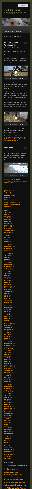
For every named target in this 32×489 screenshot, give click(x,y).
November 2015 (8, 345)
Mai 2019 (6, 277)
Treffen (24, 485)
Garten (15, 469)
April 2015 (7, 358)
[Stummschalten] (23, 78)
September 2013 (8, 392)
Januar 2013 (7, 406)
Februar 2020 (7, 261)
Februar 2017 (7, 318)
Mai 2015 (6, 356)
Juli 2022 (6, 212)
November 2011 (8, 429)
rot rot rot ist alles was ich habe (12, 202)
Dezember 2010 (8, 449)
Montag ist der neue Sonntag (12, 204)
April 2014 (7, 379)
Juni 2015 (6, 354)
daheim (20, 465)
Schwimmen (14, 482)
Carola (17, 137)
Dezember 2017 (8, 302)
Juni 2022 (6, 214)
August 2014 (7, 372)
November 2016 (8, 324)
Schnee (7, 482)
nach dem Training (9, 194)
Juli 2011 (6, 437)
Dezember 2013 (8, 386)
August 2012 (7, 415)
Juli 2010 (6, 458)
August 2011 (7, 435)
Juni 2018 (6, 293)
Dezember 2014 (8, 365)
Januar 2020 (7, 262)
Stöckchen (11, 485)
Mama (19, 477)
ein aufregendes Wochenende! (11, 43)
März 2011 (7, 444)
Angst (5, 465)
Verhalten (25, 139)
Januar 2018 (7, 300)
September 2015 (8, 349)
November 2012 (8, 410)
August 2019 (7, 271)
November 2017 (8, 304)
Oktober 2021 (7, 228)
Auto (8, 465)
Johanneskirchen (10, 474)
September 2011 (8, 433)
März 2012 (7, 424)
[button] (16, 72)
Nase (25, 477)
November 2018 (8, 288)
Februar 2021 (7, 243)
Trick (5, 488)
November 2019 (8, 266)
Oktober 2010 (7, 453)
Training (16, 139)
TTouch (20, 139)
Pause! (6, 199)
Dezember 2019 (8, 264)
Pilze (8, 479)
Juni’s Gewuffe (19, 28)
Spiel (21, 181)
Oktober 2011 (7, 431)
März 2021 (7, 241)
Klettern (20, 474)
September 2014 (8, 370)
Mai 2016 (6, 334)
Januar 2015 (7, 363)
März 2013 (7, 402)
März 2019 (7, 280)
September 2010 (8, 455)
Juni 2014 (6, 376)
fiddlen (21, 137)
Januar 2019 (7, 284)
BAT (15, 137)
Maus (23, 477)
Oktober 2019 (7, 268)
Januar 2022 (7, 223)
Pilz (5, 479)
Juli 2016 (6, 331)
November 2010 (8, 451)
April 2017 (7, 315)
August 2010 (7, 456)
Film (25, 137)
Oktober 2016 (7, 325)
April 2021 (7, 239)
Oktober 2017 (7, 306)
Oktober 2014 (7, 368)
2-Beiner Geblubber (9, 31)
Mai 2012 (6, 420)
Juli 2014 (6, 374)
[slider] (14, 78)
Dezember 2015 (8, 343)
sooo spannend (8, 206)
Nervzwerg (8, 147)
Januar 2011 (7, 447)
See (18, 482)
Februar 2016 (7, 340)
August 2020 (7, 254)
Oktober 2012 (7, 411)
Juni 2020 (6, 257)
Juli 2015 (6, 352)
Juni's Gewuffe (16, 135)
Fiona (11, 469)
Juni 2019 (6, 275)
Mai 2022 (6, 216)
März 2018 (7, 297)
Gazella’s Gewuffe (9, 28)
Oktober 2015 (7, 347)
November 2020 (8, 248)
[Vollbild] (25, 78)
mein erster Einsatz (9, 195)
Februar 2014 (7, 383)
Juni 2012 (6, 419)
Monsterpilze (7, 197)
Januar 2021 (7, 245)
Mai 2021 (6, 237)
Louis (12, 476)
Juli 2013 (6, 395)
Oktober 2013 (7, 390)
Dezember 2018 (8, 286)
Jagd (17, 472)
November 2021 (8, 227)
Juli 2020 (6, 255)
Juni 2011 (6, 438)
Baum (11, 465)
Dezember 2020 (8, 246)
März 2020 (7, 259)
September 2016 (8, 327)
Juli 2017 (6, 311)
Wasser (23, 488)
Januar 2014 (7, 385)
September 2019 (8, 270)
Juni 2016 (6, 332)
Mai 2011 (6, 440)
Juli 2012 (6, 417)
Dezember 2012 (8, 408)
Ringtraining (7, 192)
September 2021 (8, 230)
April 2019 (7, 279)
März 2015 (7, 359)
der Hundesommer (13, 9)
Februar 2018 (7, 298)
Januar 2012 (7, 428)
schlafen (19, 479)
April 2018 (7, 295)
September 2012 (8, 413)
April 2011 (7, 442)
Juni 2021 (6, 236)
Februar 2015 (7, 361)
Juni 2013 (6, 397)
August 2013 (7, 394)
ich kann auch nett (9, 190)
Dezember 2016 (8, 322)
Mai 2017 (6, 313)
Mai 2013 (6, 399)
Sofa (24, 482)
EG (25, 465)
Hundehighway (9, 472)
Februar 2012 (7, 426)
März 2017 (7, 316)
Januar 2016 (7, 341)
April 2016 (7, 336)
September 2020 (8, 252)
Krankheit (6, 477)
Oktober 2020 (7, 250)
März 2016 (7, 338)
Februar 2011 (7, 446)
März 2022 (7, 219)
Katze (17, 474)
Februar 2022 (7, 221)
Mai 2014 (6, 377)
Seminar (12, 139)
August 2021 (7, 232)
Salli (15, 479)
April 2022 (7, 218)
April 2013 (7, 401)
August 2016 (7, 329)
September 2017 (8, 307)
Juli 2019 (6, 273)
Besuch (15, 465)
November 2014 (8, 367)
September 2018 (8, 291)
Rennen (12, 479)
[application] (16, 72)
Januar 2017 (7, 320)
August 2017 (7, 309)
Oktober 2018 (7, 289)
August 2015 (7, 350)
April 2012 (7, 422)
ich (5, 139)
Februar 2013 (7, 404)
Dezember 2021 (8, 225)
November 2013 (8, 388)
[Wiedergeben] (6, 78)
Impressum (19, 31)
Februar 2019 (7, 282)
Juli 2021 (6, 234)
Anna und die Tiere (9, 201)
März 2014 (7, 381)
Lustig (7, 139)
